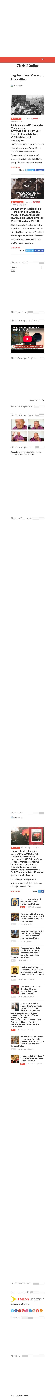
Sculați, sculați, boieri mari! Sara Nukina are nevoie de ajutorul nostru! (32, 1058)
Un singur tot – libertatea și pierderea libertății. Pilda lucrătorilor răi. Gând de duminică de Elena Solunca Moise (27, 1041)
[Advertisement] (27, 27)
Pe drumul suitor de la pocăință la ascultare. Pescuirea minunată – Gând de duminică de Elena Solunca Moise (25, 952)
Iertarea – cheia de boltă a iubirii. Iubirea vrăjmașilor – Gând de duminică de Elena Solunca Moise (32, 934)
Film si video (18, 202)
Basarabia (17, 118)
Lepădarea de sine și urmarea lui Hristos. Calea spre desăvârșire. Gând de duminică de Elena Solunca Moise (27, 972)
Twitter (30, 170)
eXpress (34, 118)
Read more (15, 167)
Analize (16, 848)
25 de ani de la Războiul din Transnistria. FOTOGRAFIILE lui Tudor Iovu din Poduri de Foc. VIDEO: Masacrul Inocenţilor (27, 133)
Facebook (40, 170)
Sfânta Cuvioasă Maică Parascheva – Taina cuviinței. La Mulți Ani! (30, 901)
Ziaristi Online (28, 66)
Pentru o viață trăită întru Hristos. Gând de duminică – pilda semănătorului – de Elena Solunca (32, 917)
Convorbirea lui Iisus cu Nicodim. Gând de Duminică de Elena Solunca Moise (30, 990)
